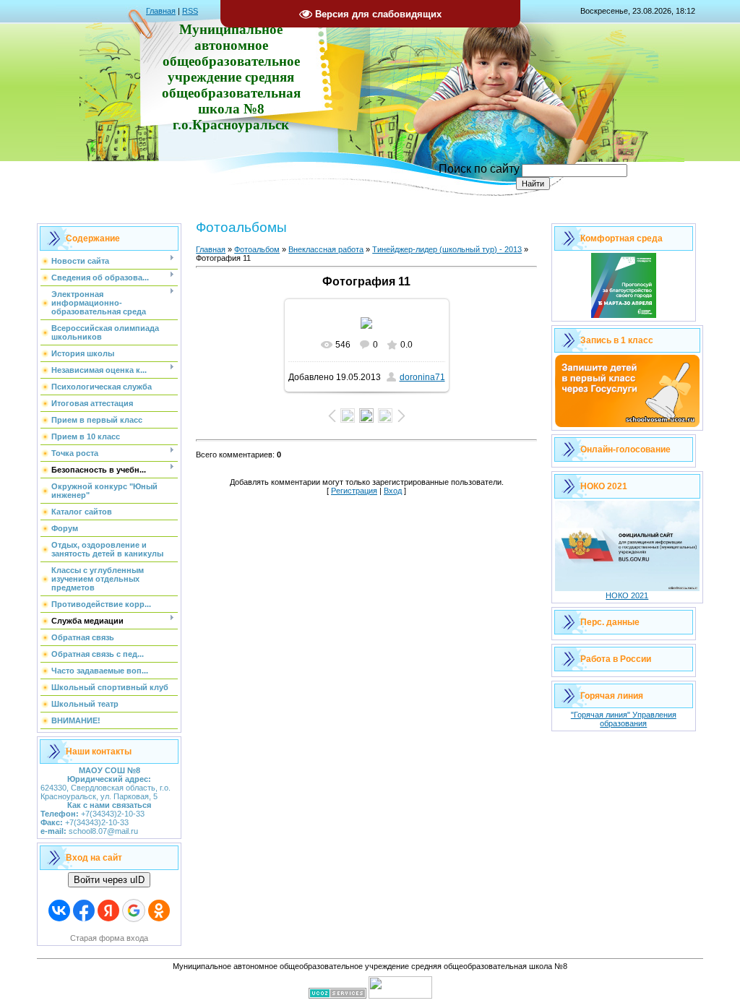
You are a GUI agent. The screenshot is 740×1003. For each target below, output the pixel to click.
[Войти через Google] (133, 910)
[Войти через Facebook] (84, 910)
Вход (393, 490)
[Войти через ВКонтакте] (59, 910)
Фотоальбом (257, 249)
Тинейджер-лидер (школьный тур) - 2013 (447, 249)
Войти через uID (109, 879)
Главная (161, 11)
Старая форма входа (109, 938)
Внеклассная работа (325, 249)
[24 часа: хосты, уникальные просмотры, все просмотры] (400, 995)
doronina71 (422, 377)
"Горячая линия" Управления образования (623, 719)
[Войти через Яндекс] (108, 910)
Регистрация (354, 490)
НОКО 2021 (627, 595)
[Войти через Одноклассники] (159, 910)
